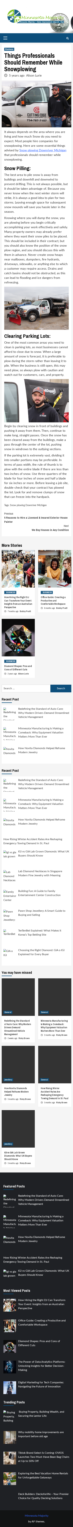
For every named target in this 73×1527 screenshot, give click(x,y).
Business (9, 49)
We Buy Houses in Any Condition (50, 528)
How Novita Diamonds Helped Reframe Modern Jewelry (16, 1091)
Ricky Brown (24, 1038)
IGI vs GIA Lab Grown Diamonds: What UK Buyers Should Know (18, 1156)
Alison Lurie (34, 75)
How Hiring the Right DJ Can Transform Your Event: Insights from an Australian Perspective (18, 602)
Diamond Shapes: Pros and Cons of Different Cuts (18, 668)
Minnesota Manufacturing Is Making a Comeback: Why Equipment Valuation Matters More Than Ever (54, 1025)
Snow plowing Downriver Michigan (42, 150)
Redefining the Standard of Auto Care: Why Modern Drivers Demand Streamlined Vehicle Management (17, 1027)
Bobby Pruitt (25, 611)
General (7, 1012)
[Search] (67, 38)
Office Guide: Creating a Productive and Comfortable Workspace (53, 600)
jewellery (8, 1079)
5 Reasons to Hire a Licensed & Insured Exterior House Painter (36, 518)
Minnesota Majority (36, 1515)
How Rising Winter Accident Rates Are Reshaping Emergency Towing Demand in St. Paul (54, 1093)
